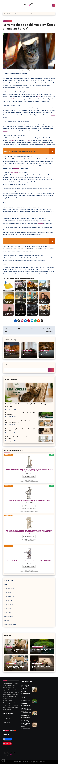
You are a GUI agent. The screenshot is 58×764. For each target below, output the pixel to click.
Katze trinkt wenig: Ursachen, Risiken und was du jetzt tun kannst (41, 668)
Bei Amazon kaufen (30, 476)
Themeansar (41, 761)
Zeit (12, 99)
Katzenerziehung (9, 592)
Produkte (6, 620)
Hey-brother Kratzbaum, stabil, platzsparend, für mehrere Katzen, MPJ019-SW (29, 561)
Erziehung (16, 168)
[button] (3, 760)
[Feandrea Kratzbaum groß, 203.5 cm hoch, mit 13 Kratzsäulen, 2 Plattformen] (29, 493)
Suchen (6, 365)
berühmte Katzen (9, 580)
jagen (38, 96)
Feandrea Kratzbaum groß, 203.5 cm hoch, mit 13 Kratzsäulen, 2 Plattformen (29, 500)
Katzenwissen (7, 20)
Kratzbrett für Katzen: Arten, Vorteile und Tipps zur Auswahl (25, 688)
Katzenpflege (8, 600)
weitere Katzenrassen (10, 624)
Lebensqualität (13, 172)
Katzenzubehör (8, 612)
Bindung (5, 131)
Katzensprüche (8, 604)
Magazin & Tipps (8, 616)
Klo (44, 144)
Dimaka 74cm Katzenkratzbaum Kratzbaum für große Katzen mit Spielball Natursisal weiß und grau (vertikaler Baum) (29, 470)
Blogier (33, 761)
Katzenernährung (9, 588)
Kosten (12, 140)
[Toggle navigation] (4, 5)
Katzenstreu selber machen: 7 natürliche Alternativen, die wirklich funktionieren (15, 668)
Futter (29, 140)
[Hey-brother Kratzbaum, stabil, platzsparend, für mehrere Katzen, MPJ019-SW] (29, 553)
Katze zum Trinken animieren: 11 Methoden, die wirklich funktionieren (41, 651)
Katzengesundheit (9, 596)
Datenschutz (8, 718)
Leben (53, 115)
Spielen (40, 223)
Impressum (7, 722)
